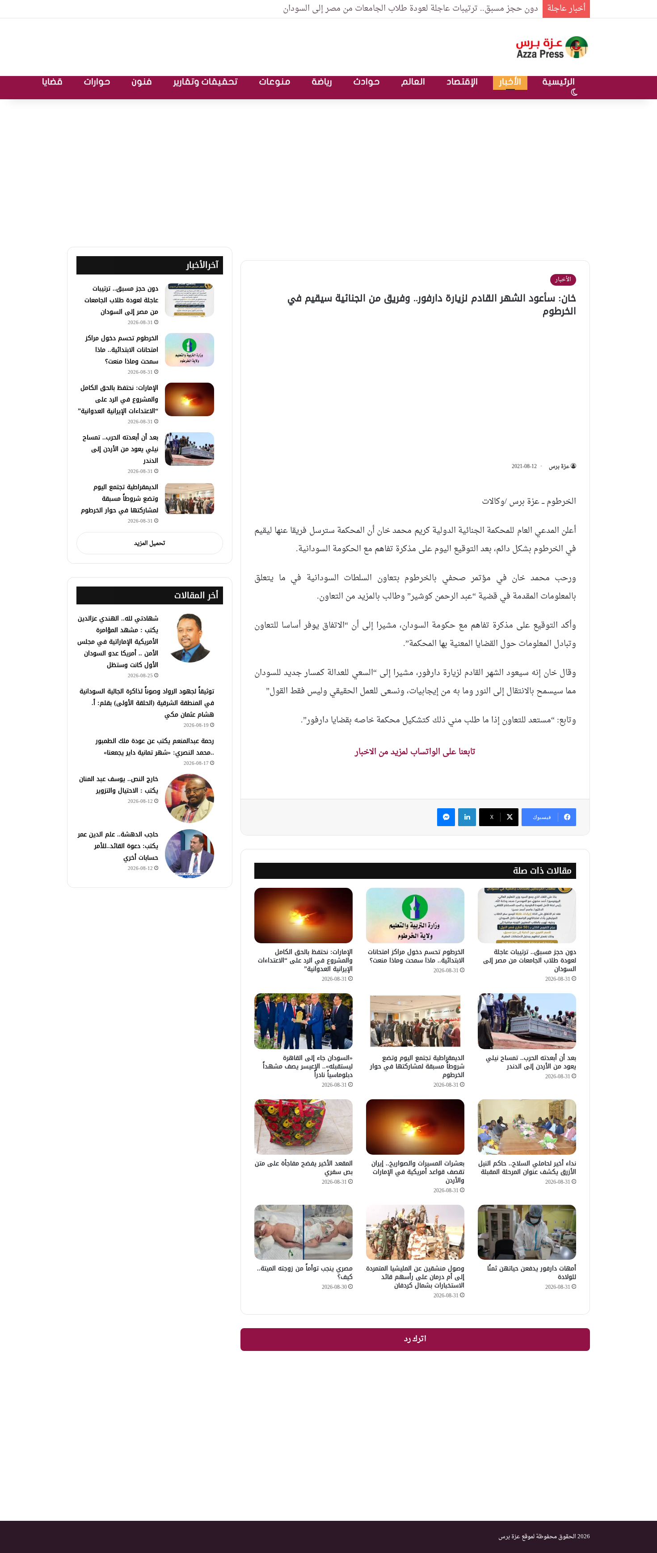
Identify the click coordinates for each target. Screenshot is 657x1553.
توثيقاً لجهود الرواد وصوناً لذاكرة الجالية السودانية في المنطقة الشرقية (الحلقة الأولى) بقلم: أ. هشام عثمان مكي (147, 703)
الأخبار (510, 81)
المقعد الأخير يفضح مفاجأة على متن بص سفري (304, 1167)
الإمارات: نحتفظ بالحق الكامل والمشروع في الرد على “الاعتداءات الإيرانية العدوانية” (305, 960)
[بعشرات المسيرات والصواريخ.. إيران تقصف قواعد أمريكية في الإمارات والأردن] (415, 1127)
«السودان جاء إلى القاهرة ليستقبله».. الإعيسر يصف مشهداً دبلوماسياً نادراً (308, 1066)
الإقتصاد (462, 81)
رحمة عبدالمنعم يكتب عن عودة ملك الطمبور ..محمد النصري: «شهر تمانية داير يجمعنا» (155, 747)
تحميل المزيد (149, 543)
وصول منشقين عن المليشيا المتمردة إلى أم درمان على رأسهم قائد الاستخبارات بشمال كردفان (415, 1276)
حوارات (97, 81)
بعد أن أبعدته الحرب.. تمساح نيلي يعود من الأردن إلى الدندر (531, 1062)
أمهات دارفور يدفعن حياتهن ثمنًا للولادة (531, 1272)
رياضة (322, 81)
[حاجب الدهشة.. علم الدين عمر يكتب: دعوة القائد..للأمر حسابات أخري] (189, 853)
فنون (142, 81)
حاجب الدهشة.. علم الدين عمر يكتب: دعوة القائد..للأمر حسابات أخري (118, 846)
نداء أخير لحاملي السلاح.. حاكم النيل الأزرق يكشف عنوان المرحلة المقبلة (527, 1167)
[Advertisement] (328, 170)
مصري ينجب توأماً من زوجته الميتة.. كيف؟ (305, 1272)
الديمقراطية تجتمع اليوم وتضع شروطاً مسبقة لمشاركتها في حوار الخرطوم (417, 1066)
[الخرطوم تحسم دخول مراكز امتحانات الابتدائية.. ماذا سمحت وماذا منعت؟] (415, 915)
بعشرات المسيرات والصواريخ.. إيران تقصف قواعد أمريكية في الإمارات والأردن (417, 1171)
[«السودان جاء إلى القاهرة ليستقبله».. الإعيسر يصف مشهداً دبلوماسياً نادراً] (303, 1021)
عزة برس (559, 467)
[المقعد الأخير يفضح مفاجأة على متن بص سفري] (303, 1127)
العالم (413, 81)
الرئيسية (559, 81)
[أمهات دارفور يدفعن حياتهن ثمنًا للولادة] (527, 1232)
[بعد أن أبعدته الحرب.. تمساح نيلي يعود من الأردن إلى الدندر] (527, 1021)
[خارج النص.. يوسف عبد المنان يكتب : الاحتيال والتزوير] (189, 798)
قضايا (52, 81)
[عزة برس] (553, 47)
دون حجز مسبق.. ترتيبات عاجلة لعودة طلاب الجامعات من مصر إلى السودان (410, 9)
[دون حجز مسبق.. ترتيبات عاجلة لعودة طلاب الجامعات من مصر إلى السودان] (527, 915)
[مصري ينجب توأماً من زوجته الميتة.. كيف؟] (303, 1232)
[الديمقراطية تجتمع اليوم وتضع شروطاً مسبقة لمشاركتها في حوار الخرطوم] (415, 1021)
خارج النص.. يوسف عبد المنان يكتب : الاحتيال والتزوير (118, 785)
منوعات (275, 81)
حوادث (367, 81)
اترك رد (415, 1339)
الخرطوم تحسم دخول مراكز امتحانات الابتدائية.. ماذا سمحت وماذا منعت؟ (416, 956)
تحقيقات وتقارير (205, 81)
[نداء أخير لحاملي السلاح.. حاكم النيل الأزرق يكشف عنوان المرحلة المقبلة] (527, 1127)
